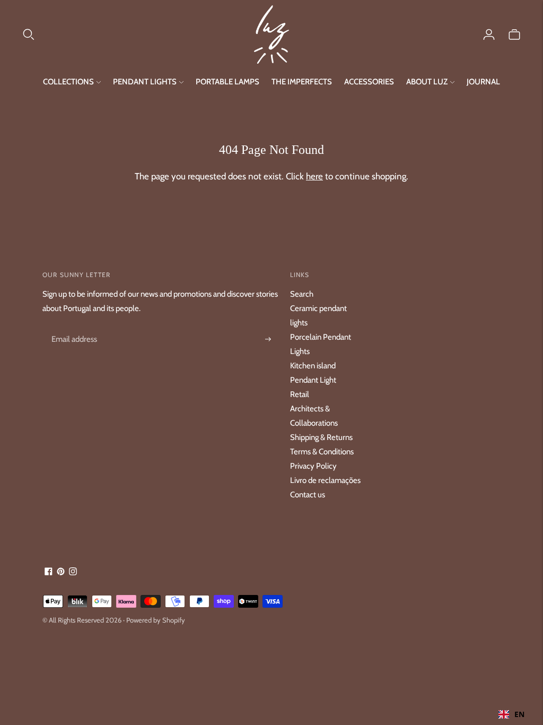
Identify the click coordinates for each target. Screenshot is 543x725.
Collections (68, 82)
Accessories (369, 82)
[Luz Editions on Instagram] (73, 572)
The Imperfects (302, 82)
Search (301, 294)
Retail (299, 394)
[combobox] (511, 714)
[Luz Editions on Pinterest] (61, 572)
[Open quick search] (137, 34)
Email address (72, 327)
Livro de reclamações (325, 480)
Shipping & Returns (321, 437)
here (314, 176)
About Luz (427, 82)
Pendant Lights (145, 82)
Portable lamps (227, 82)
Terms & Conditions (322, 451)
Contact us (307, 494)
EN (519, 714)
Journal (483, 82)
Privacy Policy (313, 466)
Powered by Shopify (155, 620)
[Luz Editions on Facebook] (48, 572)
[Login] (488, 34)
